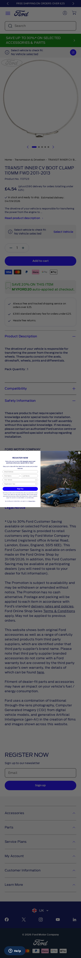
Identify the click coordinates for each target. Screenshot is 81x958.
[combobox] (19, 480)
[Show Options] (36, 480)
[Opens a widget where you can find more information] (15, 951)
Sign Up (20, 489)
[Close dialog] (79, 453)
